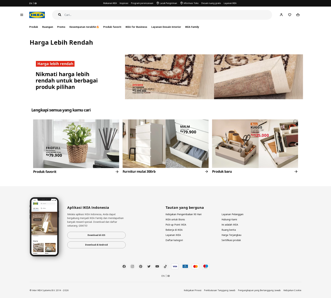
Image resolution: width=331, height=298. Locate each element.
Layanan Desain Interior (166, 26)
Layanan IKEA (230, 3)
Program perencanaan (142, 3)
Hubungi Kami (229, 219)
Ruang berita (229, 229)
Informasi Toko (191, 3)
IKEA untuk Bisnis (175, 219)
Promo (61, 26)
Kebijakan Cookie (293, 290)
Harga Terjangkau (231, 235)
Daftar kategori (174, 240)
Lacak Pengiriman (168, 3)
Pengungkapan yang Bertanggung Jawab (259, 290)
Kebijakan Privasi (192, 290)
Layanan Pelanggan (232, 214)
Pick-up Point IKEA (176, 224)
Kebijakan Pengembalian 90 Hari (184, 214)
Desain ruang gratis (211, 3)
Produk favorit (112, 26)
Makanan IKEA (110, 3)
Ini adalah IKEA (230, 224)
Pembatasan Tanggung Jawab (219, 290)
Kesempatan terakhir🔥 (84, 26)
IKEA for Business (136, 26)
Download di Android (96, 244)
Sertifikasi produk (231, 240)
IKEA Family (192, 26)
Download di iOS (96, 235)
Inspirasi (124, 3)
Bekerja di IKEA (174, 229)
